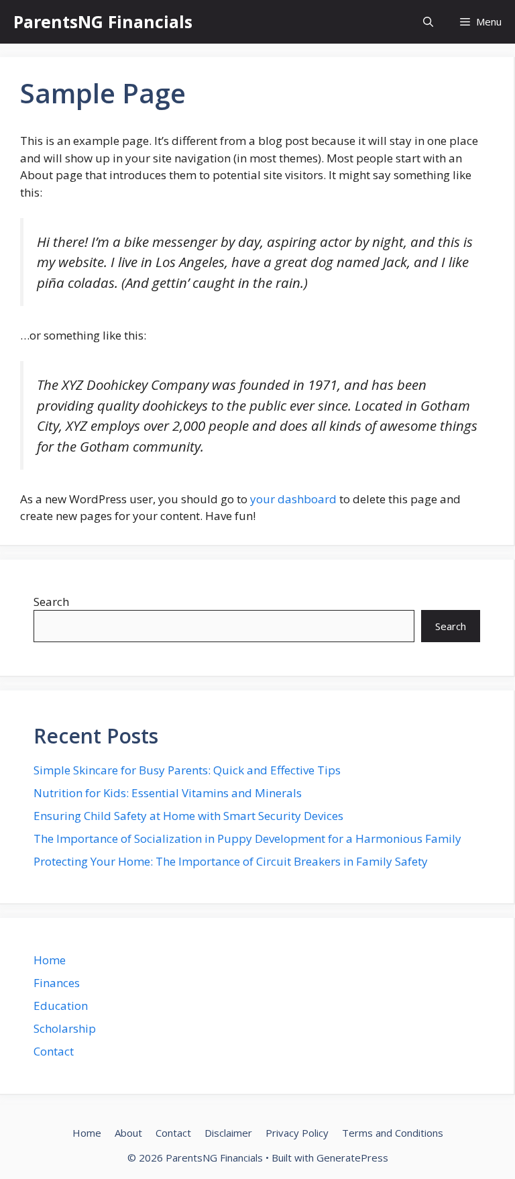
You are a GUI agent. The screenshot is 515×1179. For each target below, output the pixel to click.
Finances (57, 982)
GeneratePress (352, 1157)
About (128, 1132)
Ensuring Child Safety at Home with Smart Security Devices (188, 815)
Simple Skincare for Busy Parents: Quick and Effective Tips (187, 770)
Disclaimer (228, 1132)
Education (61, 1005)
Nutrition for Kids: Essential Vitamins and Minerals (168, 793)
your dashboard (293, 499)
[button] (428, 22)
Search (51, 601)
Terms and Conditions (392, 1132)
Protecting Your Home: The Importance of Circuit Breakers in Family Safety (231, 861)
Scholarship (65, 1028)
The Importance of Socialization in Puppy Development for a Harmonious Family (247, 838)
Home (50, 960)
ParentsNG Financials (102, 21)
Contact (54, 1051)
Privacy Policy (297, 1132)
